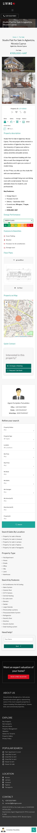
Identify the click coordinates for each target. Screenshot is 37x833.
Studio (5, 563)
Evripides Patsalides (13, 830)
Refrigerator (7, 615)
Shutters (6, 621)
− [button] (6, 305)
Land (4, 572)
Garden (5, 604)
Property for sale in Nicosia (12, 536)
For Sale (21, 37)
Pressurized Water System (11, 613)
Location (6, 445)
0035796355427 (22, 413)
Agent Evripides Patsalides (18, 403)
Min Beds (6, 471)
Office (5, 566)
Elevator (8, 240)
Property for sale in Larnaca (12, 542)
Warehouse (6, 574)
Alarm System (7, 587)
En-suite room (8, 598)
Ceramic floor (7, 590)
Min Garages (7, 489)
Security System (8, 624)
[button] (12, 10)
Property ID (7, 516)
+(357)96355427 (21, 410)
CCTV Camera (7, 593)
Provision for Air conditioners (15, 244)
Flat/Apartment (8, 557)
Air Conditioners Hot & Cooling (13, 584)
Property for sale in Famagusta (13, 548)
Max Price (6, 463)
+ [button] (6, 302)
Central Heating (8, 596)
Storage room (10, 247)
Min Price (6, 454)
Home (15, 37)
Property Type (8, 436)
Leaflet (16, 336)
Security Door (7, 618)
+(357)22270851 (20, 407)
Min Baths (6, 480)
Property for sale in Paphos (12, 545)
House (5, 560)
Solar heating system (10, 627)
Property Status (8, 427)
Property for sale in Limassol (12, 539)
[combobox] (18, 431)
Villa (4, 569)
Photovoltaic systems (10, 610)
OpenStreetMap (23, 336)
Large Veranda (8, 607)
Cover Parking (10, 236)
